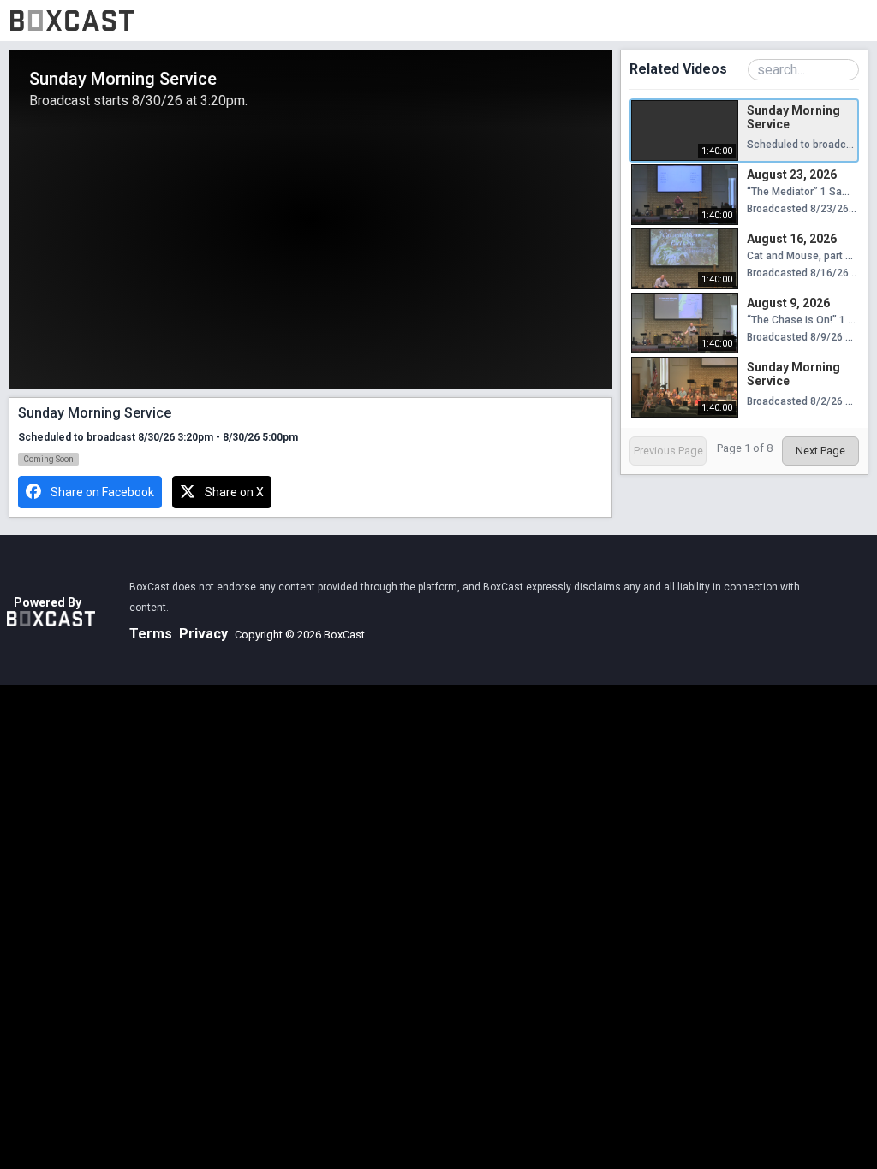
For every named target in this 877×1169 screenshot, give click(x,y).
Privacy (203, 634)
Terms (150, 634)
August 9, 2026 (788, 303)
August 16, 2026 (792, 239)
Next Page (820, 450)
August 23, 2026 (792, 174)
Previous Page (668, 450)
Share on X (234, 492)
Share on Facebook (102, 492)
